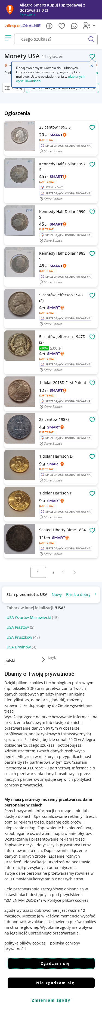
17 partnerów (36, 762)
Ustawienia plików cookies (72, 921)
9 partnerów (58, 767)
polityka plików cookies (25, 943)
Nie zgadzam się (55, 982)
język (52, 657)
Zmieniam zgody (51, 1000)
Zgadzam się (55, 963)
